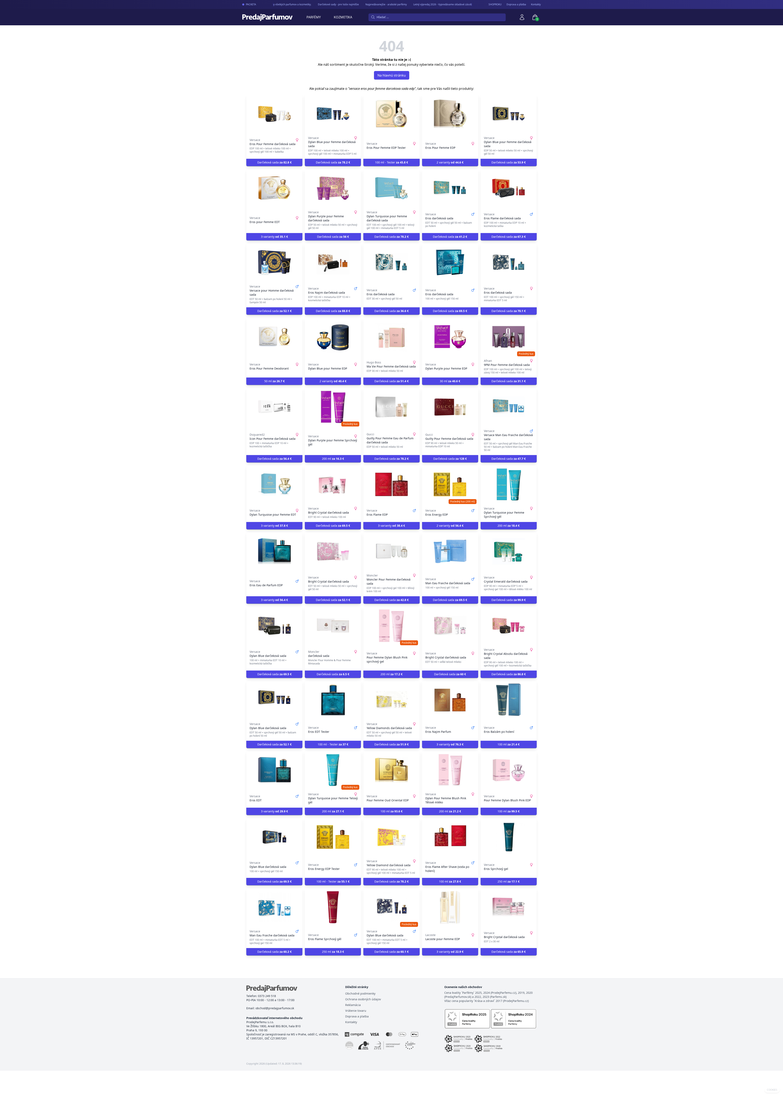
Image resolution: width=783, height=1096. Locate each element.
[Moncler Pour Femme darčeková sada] (391, 551)
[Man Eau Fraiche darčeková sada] (450, 551)
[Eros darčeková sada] (450, 188)
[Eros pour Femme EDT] (274, 188)
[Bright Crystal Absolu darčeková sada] (508, 625)
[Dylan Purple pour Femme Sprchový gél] (333, 407)
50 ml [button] (274, 381)
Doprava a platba (357, 1016)
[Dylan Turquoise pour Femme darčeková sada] (391, 188)
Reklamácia (353, 1005)
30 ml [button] (450, 381)
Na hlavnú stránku (391, 75)
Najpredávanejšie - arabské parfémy (370, 4)
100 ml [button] (509, 744)
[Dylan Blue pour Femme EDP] (333, 336)
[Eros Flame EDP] (391, 484)
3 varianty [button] (274, 237)
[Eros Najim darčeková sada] (333, 262)
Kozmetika (343, 17)
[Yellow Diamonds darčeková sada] (391, 700)
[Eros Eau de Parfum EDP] (274, 551)
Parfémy (313, 17)
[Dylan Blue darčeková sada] (274, 625)
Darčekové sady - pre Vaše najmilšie (322, 4)
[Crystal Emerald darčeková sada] (508, 551)
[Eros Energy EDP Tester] (333, 837)
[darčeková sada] (333, 625)
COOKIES (772, 1090)
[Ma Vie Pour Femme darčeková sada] (391, 336)
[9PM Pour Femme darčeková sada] (508, 336)
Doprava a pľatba (516, 4)
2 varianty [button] (450, 162)
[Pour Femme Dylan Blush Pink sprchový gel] (391, 625)
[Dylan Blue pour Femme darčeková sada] (333, 114)
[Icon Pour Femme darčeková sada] (274, 407)
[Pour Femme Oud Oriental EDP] (391, 770)
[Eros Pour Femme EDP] (450, 114)
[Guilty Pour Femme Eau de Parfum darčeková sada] (391, 407)
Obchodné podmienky (360, 993)
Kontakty (536, 4)
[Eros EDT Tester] (333, 700)
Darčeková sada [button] (274, 162)
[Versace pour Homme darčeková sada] (274, 262)
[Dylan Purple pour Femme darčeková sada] (333, 188)
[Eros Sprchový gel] (508, 837)
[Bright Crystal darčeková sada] (333, 484)
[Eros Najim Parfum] (450, 700)
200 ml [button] (333, 459)
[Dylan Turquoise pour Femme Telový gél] (333, 770)
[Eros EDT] (274, 770)
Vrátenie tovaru (355, 1011)
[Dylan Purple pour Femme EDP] (450, 336)
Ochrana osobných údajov (363, 999)
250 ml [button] (509, 881)
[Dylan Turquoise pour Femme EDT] (274, 484)
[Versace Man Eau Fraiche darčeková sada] (508, 407)
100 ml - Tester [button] (391, 162)
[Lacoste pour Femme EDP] (450, 907)
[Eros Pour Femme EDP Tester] (391, 114)
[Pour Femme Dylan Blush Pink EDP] (508, 770)
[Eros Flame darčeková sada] (508, 188)
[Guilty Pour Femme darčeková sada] (450, 407)
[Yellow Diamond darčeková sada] (391, 837)
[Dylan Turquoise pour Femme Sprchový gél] (508, 484)
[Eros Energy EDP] (450, 484)
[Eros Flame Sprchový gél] (333, 907)
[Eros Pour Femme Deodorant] (274, 336)
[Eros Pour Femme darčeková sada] (274, 114)
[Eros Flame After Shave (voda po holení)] (450, 837)
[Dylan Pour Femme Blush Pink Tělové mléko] (450, 770)
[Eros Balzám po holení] (508, 700)
